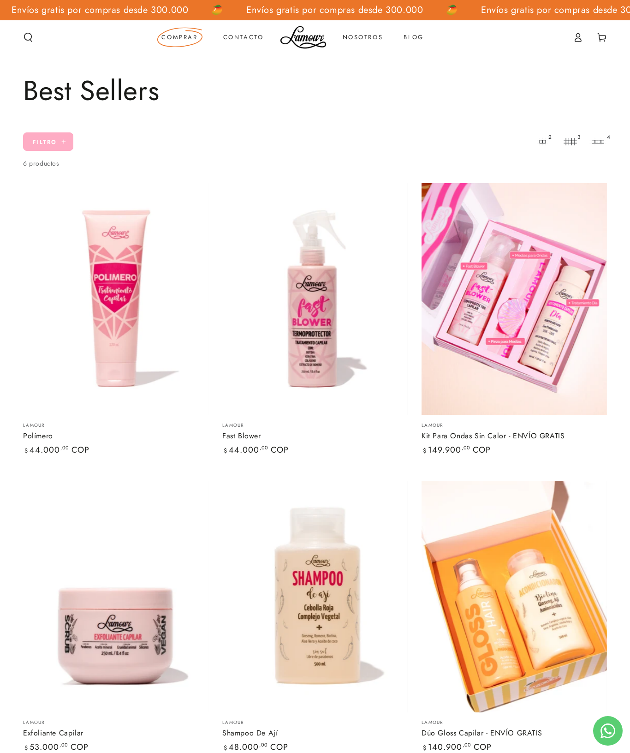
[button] (28, 37)
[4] (597, 141)
